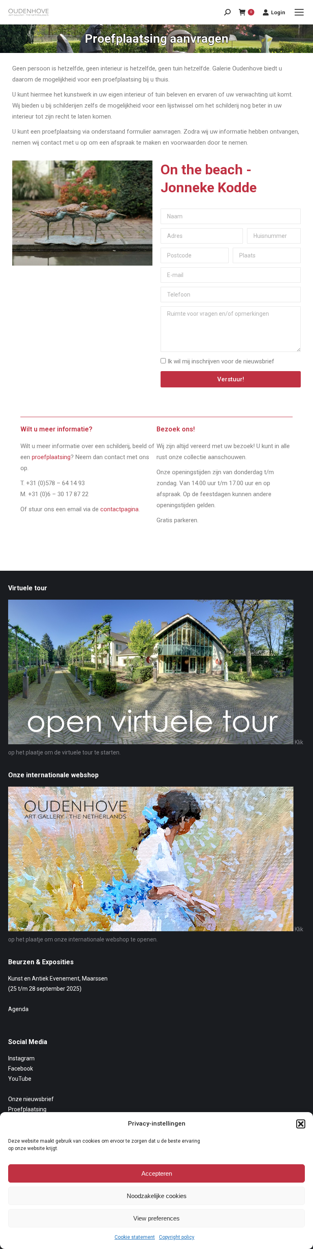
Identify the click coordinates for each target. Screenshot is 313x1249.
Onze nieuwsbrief (31, 1099)
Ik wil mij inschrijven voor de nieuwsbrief (221, 361)
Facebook (20, 1068)
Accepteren (156, 1173)
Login (278, 12)
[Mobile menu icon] (299, 12)
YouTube (19, 1078)
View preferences (156, 1218)
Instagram (21, 1058)
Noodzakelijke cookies (157, 1195)
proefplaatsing (51, 457)
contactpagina (119, 509)
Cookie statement (135, 1237)
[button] (301, 1124)
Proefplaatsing (27, 1109)
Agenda (18, 1009)
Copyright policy (176, 1237)
